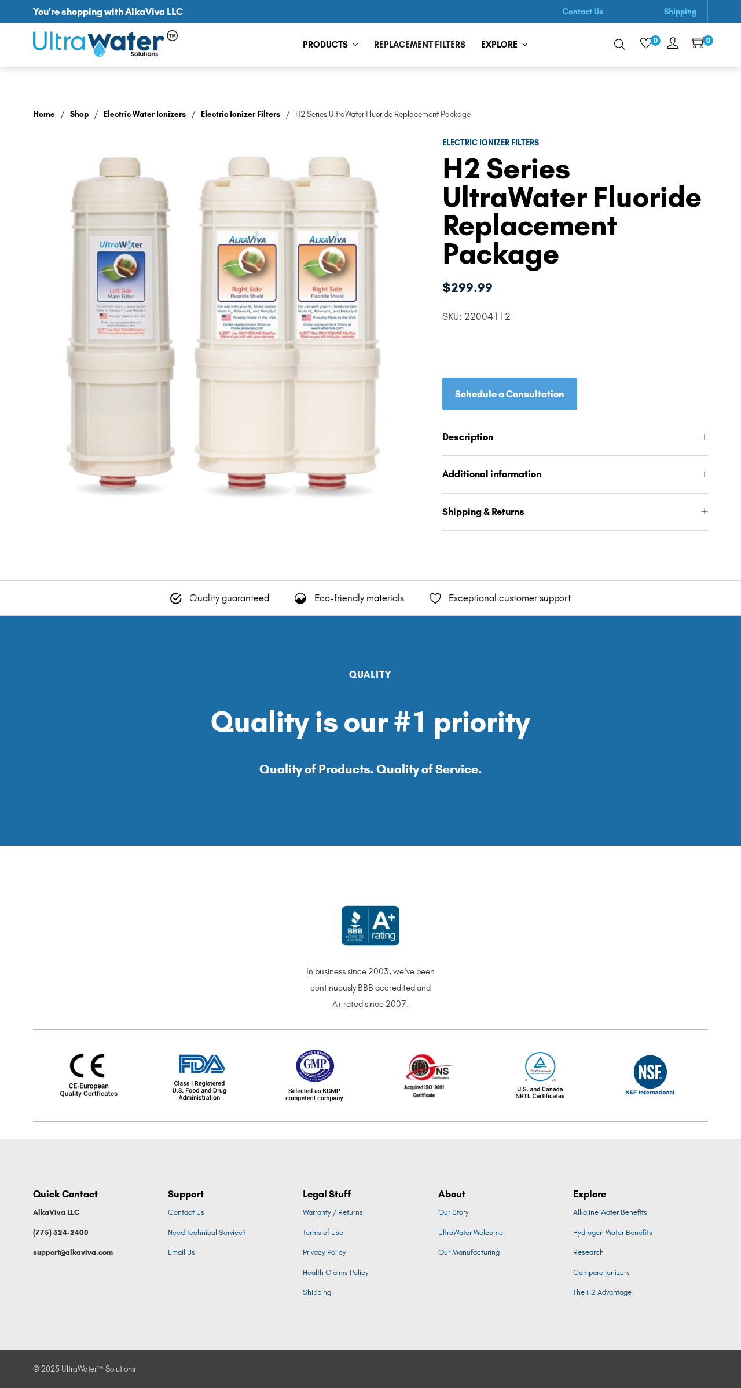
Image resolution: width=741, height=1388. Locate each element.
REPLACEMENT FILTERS (419, 44)
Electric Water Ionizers (145, 114)
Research (588, 1252)
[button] (575, 437)
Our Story (453, 1212)
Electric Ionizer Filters (240, 114)
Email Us (181, 1252)
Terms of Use (323, 1232)
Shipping (680, 11)
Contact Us (583, 11)
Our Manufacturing (469, 1252)
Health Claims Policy (336, 1272)
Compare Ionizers (601, 1272)
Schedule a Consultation (509, 394)
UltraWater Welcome (470, 1232)
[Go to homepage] (105, 45)
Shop (79, 114)
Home (44, 114)
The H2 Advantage (602, 1292)
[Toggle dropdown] (355, 45)
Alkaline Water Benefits (610, 1212)
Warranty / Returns (333, 1212)
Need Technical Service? (207, 1232)
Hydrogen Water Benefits (612, 1232)
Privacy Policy (324, 1252)
